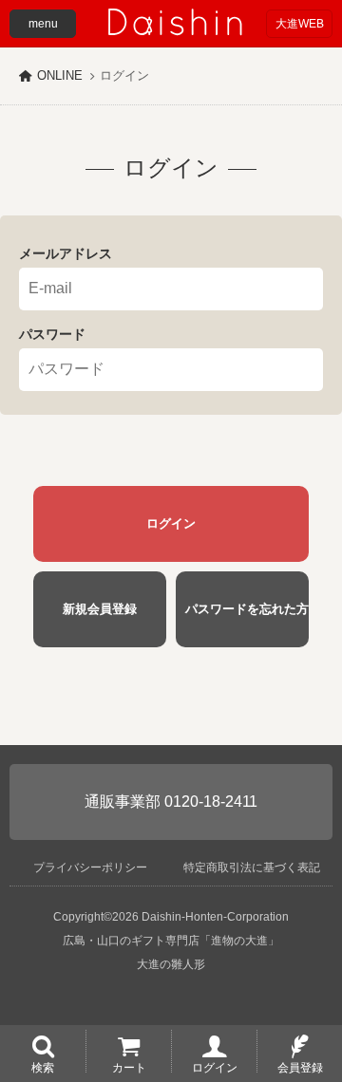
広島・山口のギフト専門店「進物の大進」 (171, 940)
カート (129, 1067)
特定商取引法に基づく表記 (251, 867)
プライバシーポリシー (90, 867)
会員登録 (300, 1067)
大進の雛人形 (171, 964)
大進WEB (300, 23)
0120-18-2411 (210, 801)
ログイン (215, 1067)
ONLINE (60, 75)
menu (43, 23)
